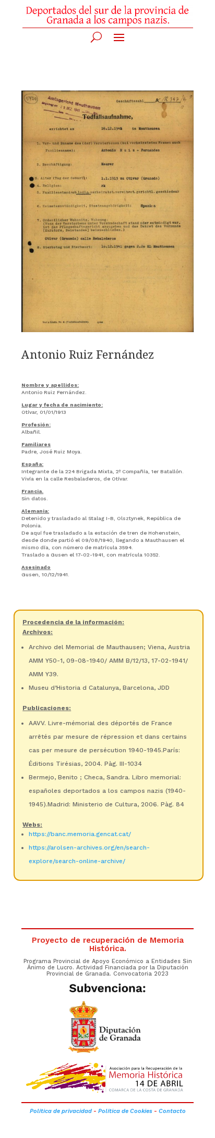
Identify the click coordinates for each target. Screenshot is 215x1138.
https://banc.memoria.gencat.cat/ (80, 834)
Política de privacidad (61, 1111)
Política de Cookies (125, 1111)
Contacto (172, 1111)
